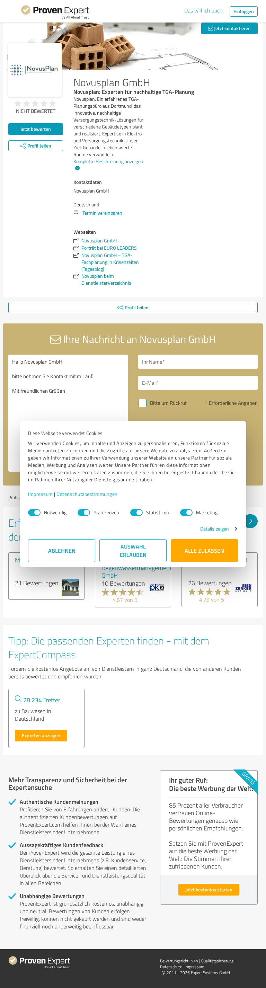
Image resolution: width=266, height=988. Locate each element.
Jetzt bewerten (35, 129)
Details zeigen (214, 528)
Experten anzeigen (41, 735)
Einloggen (243, 11)
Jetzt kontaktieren (232, 28)
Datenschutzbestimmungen (87, 494)
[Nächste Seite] (250, 521)
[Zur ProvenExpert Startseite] (55, 13)
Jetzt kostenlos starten (208, 889)
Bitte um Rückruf (168, 403)
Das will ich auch (203, 10)
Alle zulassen (204, 550)
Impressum (40, 494)
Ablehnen (62, 550)
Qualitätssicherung (217, 961)
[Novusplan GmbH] (35, 70)
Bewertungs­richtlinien (179, 961)
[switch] (84, 512)
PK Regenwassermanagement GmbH (136, 567)
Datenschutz (170, 967)
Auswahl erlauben (133, 550)
